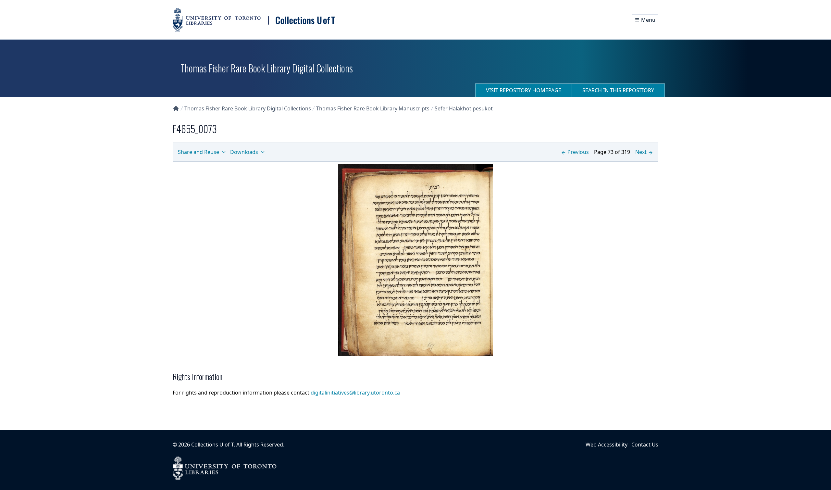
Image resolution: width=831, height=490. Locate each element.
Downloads (244, 152)
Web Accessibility (606, 444)
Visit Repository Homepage (523, 90)
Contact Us (644, 444)
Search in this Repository (618, 90)
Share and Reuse (198, 152)
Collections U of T (212, 444)
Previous (578, 152)
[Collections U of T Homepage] (176, 108)
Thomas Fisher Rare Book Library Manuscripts (372, 108)
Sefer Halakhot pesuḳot (464, 108)
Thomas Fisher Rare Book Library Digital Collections (247, 108)
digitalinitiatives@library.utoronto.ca (355, 392)
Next (641, 152)
